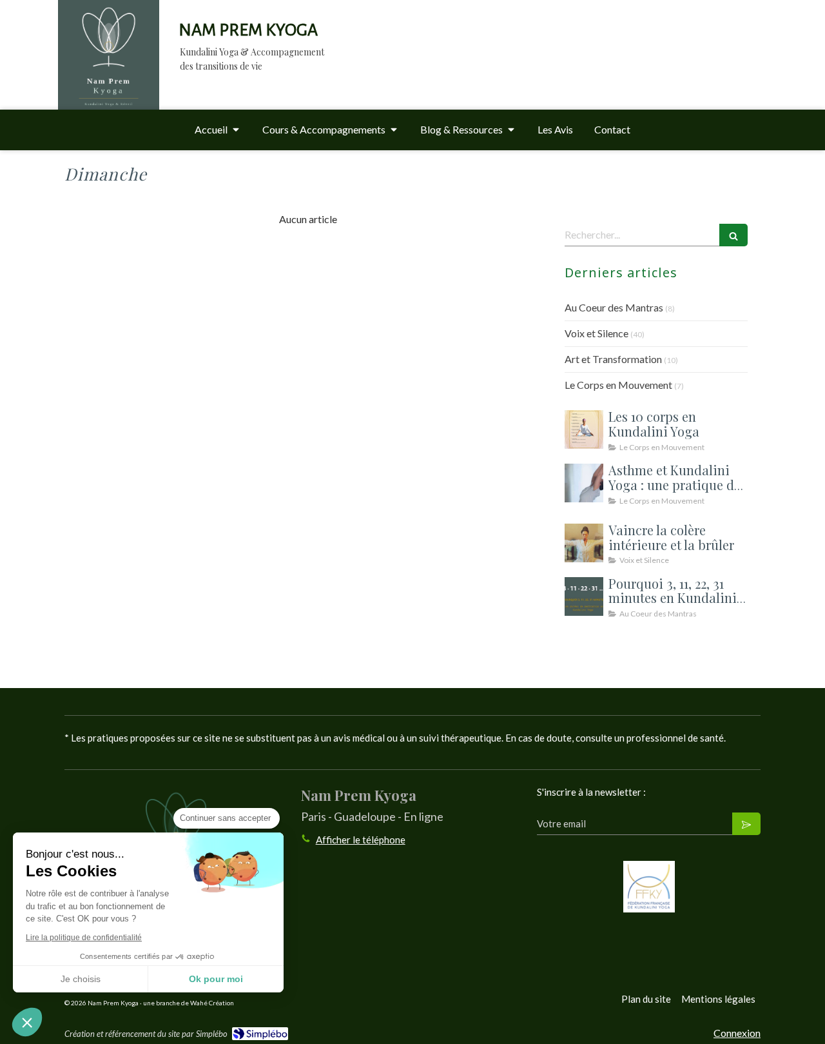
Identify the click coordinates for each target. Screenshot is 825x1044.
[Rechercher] (733, 235)
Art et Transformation (613, 359)
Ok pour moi (216, 979)
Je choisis (81, 979)
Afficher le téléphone (360, 839)
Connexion (737, 1033)
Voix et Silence (596, 333)
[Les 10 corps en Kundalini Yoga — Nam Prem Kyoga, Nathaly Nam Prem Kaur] (584, 429)
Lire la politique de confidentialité (84, 937)
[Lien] (649, 886)
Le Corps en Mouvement (618, 385)
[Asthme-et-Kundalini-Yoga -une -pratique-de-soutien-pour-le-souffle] (584, 483)
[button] (27, 1022)
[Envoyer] (746, 824)
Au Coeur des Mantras (614, 307)
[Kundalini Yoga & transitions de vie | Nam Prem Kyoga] (108, 67)
